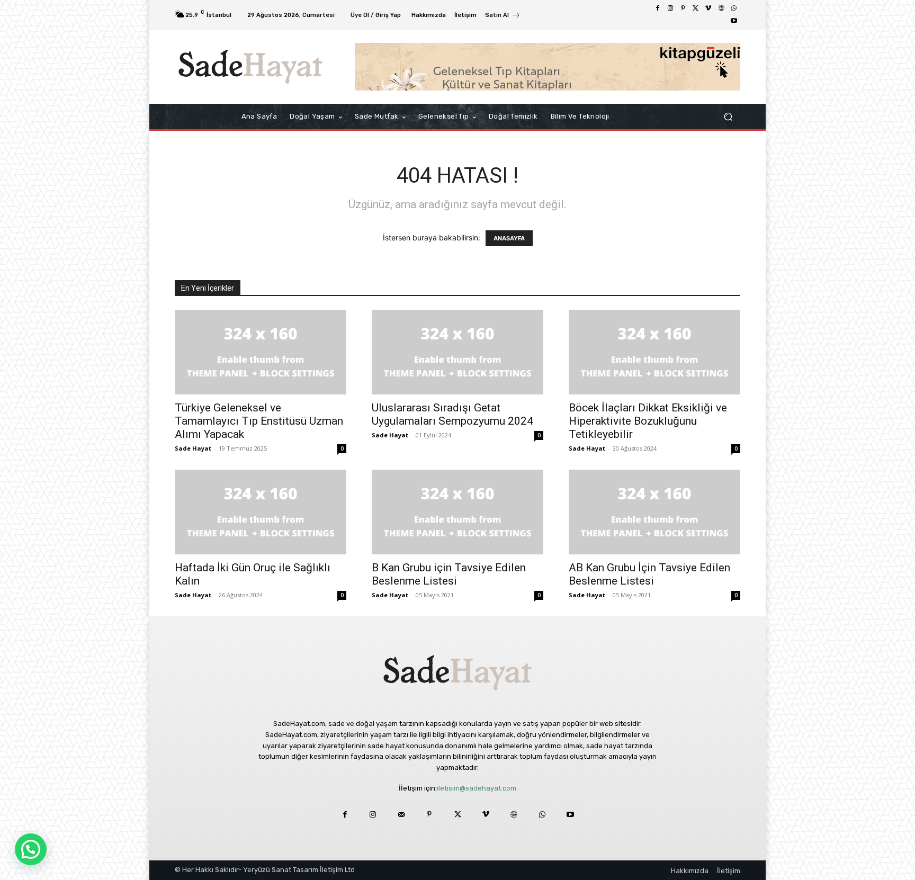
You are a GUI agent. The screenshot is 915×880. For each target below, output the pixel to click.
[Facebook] (657, 8)
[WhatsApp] (734, 8)
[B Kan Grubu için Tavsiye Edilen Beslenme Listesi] (457, 512)
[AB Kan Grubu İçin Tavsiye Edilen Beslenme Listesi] (654, 512)
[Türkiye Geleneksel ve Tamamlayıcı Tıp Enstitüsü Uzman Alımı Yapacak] (260, 352)
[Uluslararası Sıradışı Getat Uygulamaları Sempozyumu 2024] (457, 352)
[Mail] (401, 814)
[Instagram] (670, 8)
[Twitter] (695, 8)
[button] (727, 116)
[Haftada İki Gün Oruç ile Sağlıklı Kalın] (260, 512)
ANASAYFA (509, 238)
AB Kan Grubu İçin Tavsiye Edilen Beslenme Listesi (649, 574)
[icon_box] (503, 16)
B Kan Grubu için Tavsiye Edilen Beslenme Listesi (449, 574)
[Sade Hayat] (251, 67)
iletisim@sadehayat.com (476, 788)
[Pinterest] (683, 8)
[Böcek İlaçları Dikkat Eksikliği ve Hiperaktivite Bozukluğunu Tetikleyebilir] (654, 352)
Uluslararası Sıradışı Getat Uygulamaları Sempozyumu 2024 (452, 414)
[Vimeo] (708, 8)
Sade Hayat (193, 448)
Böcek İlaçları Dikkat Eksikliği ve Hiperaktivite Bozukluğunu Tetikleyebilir (648, 421)
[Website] (721, 8)
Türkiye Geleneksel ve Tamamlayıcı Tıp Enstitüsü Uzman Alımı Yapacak (259, 421)
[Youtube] (734, 21)
